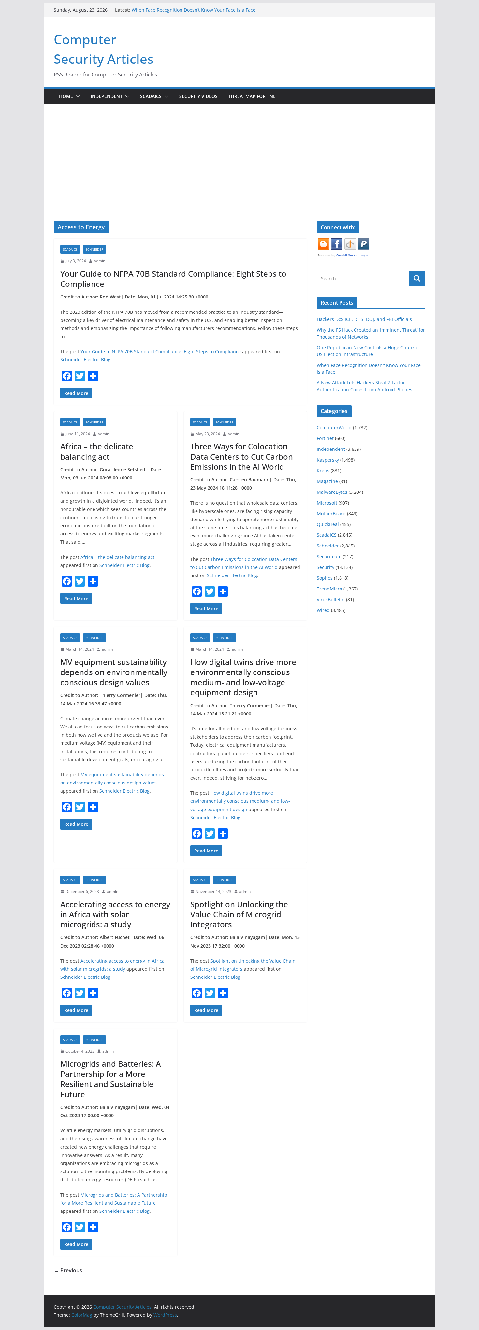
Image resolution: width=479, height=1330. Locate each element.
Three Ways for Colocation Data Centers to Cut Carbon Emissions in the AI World (241, 456)
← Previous (68, 1270)
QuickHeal (328, 524)
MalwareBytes (332, 492)
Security (325, 567)
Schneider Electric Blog (85, 359)
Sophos (325, 578)
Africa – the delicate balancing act (96, 451)
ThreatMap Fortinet (253, 96)
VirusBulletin (331, 599)
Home (66, 96)
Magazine (327, 481)
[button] (76, 96)
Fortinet (325, 438)
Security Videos (198, 96)
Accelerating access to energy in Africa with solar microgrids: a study (115, 914)
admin (99, 261)
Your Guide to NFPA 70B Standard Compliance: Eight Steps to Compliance (173, 278)
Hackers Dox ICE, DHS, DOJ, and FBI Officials (364, 319)
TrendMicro (329, 589)
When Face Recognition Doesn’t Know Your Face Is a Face (193, 10)
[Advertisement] (239, 153)
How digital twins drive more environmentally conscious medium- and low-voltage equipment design (243, 677)
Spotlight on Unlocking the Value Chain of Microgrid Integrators (239, 914)
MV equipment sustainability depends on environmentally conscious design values (113, 672)
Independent (107, 96)
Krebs (323, 470)
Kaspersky (328, 460)
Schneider (94, 249)
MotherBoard (331, 513)
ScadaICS (151, 96)
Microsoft (327, 503)
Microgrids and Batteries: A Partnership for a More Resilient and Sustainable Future (110, 1079)
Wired (323, 610)
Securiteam (329, 556)
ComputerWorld (334, 427)
